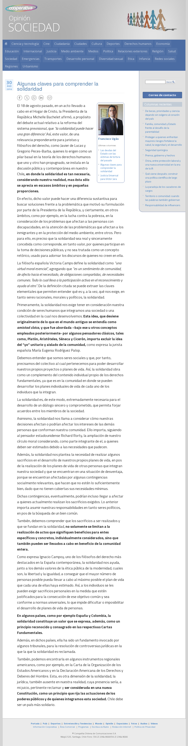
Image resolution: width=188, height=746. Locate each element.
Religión (157, 51)
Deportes (113, 44)
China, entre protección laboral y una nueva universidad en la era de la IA (163, 164)
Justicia (51, 51)
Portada (35, 723)
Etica (131, 59)
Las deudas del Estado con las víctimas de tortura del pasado (110, 155)
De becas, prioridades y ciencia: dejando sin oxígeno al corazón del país (162, 115)
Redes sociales (165, 59)
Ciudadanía (62, 44)
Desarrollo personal (80, 59)
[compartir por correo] (49, 97)
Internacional (33, 51)
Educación (12, 51)
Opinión (109, 723)
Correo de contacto (162, 95)
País (45, 723)
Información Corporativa (45, 727)
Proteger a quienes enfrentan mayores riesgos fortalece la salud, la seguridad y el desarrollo (163, 141)
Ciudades (80, 44)
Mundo (98, 723)
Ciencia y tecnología (25, 44)
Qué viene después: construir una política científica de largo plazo (161, 177)
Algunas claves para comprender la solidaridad (111, 168)
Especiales (122, 723)
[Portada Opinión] (5, 43)
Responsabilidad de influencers (162, 205)
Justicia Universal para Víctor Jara (109, 177)
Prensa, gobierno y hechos (160, 155)
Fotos (134, 723)
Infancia (144, 59)
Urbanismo (30, 66)
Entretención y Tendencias (78, 723)
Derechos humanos (137, 44)
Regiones (11, 66)
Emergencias (30, 59)
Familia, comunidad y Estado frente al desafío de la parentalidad (160, 128)
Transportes (53, 59)
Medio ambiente (72, 51)
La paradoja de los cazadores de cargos (163, 189)
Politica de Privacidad (144, 727)
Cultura (97, 44)
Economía (163, 44)
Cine (47, 44)
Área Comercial (67, 727)
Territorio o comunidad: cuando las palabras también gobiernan (162, 198)
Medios (93, 51)
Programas (83, 727)
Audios (143, 723)
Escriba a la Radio (100, 727)
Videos (154, 723)
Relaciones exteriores (132, 51)
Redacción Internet (121, 727)
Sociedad (11, 59)
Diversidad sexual (111, 59)
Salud (172, 51)
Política (108, 51)
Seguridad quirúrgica (156, 150)
